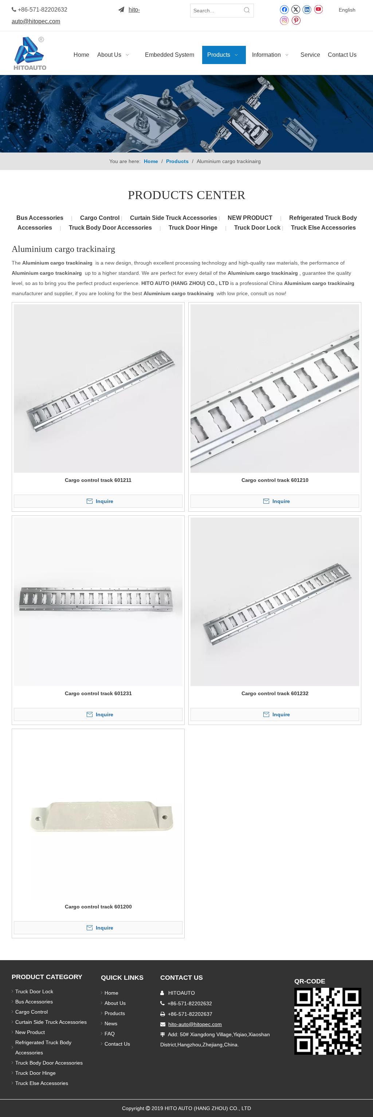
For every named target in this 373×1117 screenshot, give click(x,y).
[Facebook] (284, 9)
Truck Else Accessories (323, 228)
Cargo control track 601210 (275, 480)
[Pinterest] (296, 20)
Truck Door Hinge (193, 228)
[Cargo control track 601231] (98, 601)
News (111, 1023)
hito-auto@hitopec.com (195, 1024)
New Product (30, 1032)
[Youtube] (318, 9)
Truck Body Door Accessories (110, 228)
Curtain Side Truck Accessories (174, 218)
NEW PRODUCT (250, 218)
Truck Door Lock (258, 228)
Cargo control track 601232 (275, 693)
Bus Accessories (39, 218)
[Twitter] (295, 9)
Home (111, 993)
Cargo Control (100, 218)
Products (115, 1013)
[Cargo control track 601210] (275, 388)
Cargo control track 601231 (98, 693)
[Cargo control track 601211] (98, 388)
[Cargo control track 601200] (98, 814)
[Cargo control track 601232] (275, 601)
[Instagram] (284, 20)
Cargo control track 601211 (98, 480)
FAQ (110, 1034)
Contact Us (117, 1044)
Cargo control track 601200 (98, 907)
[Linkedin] (306, 9)
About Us (115, 1003)
